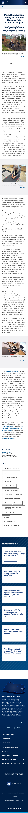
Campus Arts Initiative (11, 371)
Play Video (14, 348)
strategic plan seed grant (12, 525)
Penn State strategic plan (12, 498)
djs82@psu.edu (6, 452)
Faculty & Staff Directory (11, 763)
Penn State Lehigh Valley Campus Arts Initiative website (12, 428)
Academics (6, 739)
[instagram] (10, 722)
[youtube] (18, 722)
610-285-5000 (20, 774)
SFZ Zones (7, 503)
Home (4, 7)
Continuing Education (10, 755)
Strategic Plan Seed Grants (12, 513)
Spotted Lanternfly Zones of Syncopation (13, 507)
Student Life (6, 751)
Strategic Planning (9, 486)
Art (5, 473)
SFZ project (17, 503)
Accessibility (21, 793)
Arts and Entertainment (11, 477)
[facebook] (6, 722)
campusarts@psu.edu (8, 438)
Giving (19, 728)
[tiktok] (22, 722)
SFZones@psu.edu (7, 426)
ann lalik (6, 517)
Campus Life (8, 481)
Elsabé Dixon (8, 494)
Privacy (3, 793)
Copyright (15, 796)
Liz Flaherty (18, 494)
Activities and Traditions (11, 468)
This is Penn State (8, 734)
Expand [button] (21, 57)
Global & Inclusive (9, 759)
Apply (9, 728)
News (9, 7)
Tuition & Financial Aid (10, 747)
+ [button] (23, 735)
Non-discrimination (12, 793)
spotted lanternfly (9, 521)
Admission (6, 743)
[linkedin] (14, 722)
